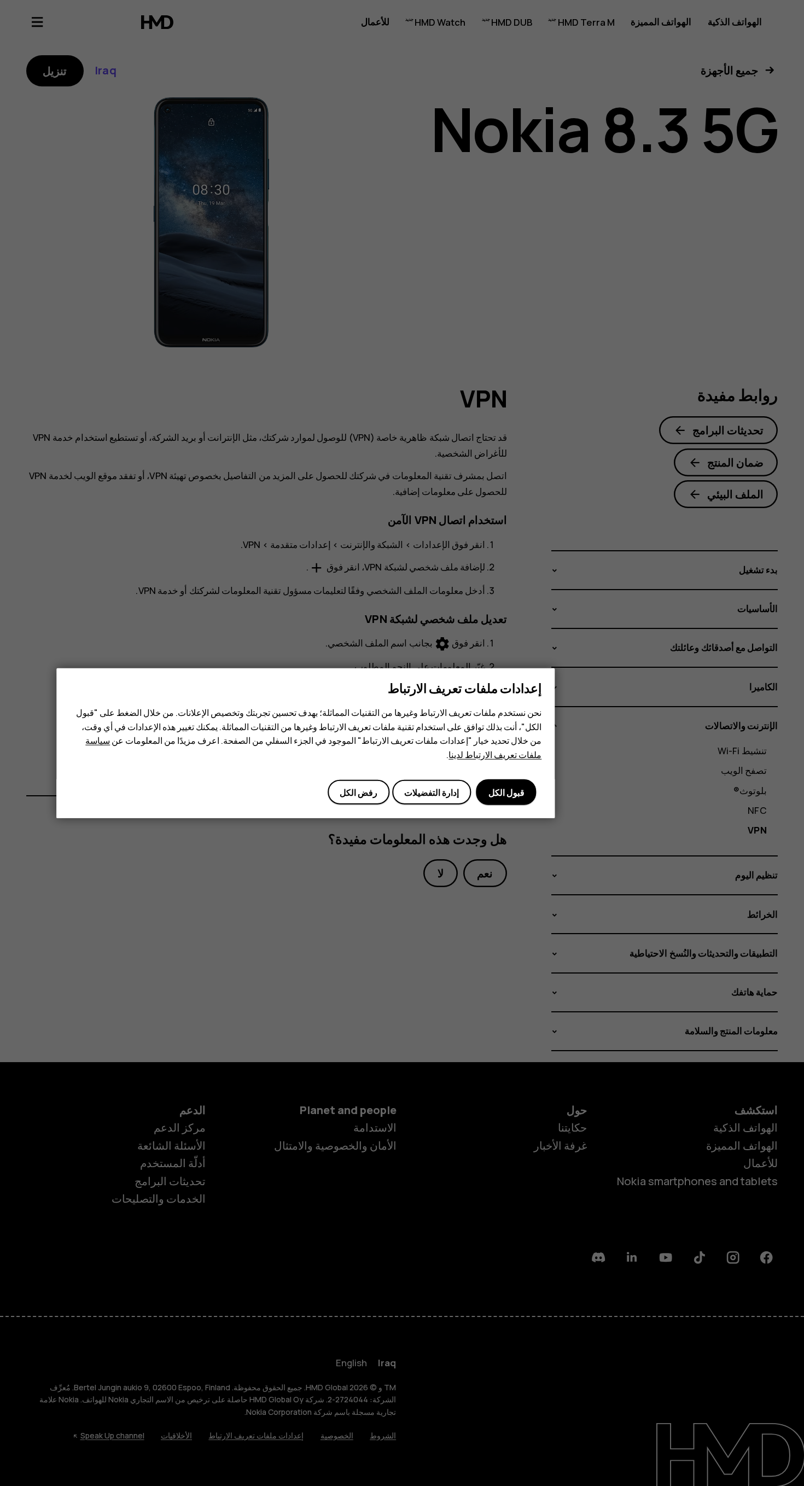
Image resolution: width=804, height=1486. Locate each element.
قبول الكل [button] (506, 792)
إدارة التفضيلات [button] (431, 792)
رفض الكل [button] (358, 792)
